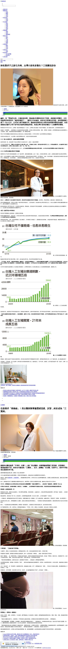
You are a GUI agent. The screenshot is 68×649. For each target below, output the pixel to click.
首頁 (2, 60)
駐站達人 (8, 55)
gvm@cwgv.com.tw (46, 647)
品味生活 (5, 49)
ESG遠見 (29, 643)
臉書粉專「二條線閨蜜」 (14, 477)
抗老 (7, 48)
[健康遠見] (3, 1)
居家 (7, 51)
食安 (7, 27)
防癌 (7, 19)
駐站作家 (5, 52)
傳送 (4, 113)
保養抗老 (5, 44)
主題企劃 (5, 56)
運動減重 (5, 30)
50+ (33, 643)
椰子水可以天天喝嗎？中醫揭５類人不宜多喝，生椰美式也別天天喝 (19, 636)
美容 (7, 47)
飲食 (7, 24)
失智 (7, 16)
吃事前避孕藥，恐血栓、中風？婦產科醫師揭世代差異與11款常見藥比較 (20, 635)
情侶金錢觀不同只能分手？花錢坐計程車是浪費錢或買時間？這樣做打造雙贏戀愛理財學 (24, 393)
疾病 (7, 12)
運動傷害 (8, 34)
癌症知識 (5, 17)
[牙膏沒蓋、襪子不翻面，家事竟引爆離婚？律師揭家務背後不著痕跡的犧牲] (34, 374)
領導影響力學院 (38, 643)
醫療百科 (5, 10)
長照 (7, 14)
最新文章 (5, 9)
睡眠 (7, 42)
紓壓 (7, 41)
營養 (7, 26)
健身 (7, 31)
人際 (7, 40)
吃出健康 (5, 21)
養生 (7, 23)
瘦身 (7, 33)
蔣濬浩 (5, 454)
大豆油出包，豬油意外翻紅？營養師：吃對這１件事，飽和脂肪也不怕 (19, 638)
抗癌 (7, 20)
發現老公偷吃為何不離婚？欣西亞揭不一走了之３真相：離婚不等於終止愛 (20, 390)
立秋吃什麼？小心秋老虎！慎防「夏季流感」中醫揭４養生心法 (18, 639)
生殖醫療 (3, 404)
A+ (4, 115)
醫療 (7, 13)
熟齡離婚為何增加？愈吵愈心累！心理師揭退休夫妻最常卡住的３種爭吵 (20, 391)
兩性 (7, 37)
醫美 (7, 45)
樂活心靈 (5, 35)
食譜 (7, 28)
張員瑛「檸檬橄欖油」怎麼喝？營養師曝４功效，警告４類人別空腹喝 (19, 395)
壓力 (7, 38)
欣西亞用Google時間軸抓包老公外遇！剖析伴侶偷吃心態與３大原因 (19, 394)
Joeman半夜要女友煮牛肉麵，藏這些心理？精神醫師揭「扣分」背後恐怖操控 (21, 634)
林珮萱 (5, 108)
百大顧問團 (8, 53)
